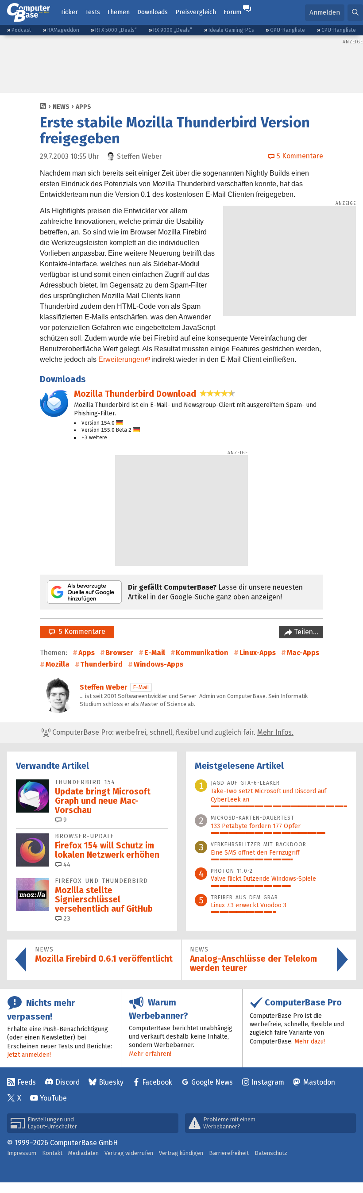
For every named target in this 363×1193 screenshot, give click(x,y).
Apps (83, 107)
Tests (92, 12)
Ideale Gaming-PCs (231, 30)
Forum (232, 12)
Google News (212, 1082)
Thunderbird (101, 664)
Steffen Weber (103, 687)
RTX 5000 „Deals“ (116, 30)
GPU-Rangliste (287, 30)
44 (66, 864)
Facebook (157, 1082)
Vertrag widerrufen (128, 1153)
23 (66, 918)
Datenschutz (271, 1153)
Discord (67, 1082)
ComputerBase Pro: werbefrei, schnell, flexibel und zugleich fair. (171, 732)
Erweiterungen (121, 359)
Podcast (21, 30)
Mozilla (58, 664)
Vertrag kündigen (181, 1153)
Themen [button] (118, 12)
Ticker (69, 12)
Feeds (26, 1082)
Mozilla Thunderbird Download (135, 394)
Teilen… (305, 632)
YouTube (53, 1098)
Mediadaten (83, 1153)
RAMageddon (63, 30)
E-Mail (154, 652)
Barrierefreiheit (229, 1153)
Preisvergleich (195, 12)
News (61, 107)
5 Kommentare (80, 631)
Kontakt (52, 1153)
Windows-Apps (158, 664)
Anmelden (324, 12)
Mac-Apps (303, 652)
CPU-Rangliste (338, 30)
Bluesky (111, 1082)
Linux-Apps (257, 652)
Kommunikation (202, 652)
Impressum (21, 1153)
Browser (119, 652)
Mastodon (319, 1082)
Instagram (267, 1082)
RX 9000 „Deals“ (172, 30)
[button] (355, 12)
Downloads (152, 12)
